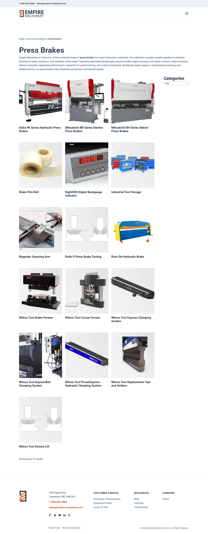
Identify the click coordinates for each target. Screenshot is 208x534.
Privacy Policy (54, 528)
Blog (136, 499)
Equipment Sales (102, 503)
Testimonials (141, 507)
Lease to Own (100, 507)
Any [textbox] (167, 83)
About (165, 499)
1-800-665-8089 (27, 3)
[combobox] (176, 83)
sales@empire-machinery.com (51, 3)
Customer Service (106, 493)
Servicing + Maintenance (107, 499)
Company (168, 493)
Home (22, 39)
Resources (141, 493)
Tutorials (139, 503)
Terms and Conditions (71, 528)
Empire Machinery (36, 39)
